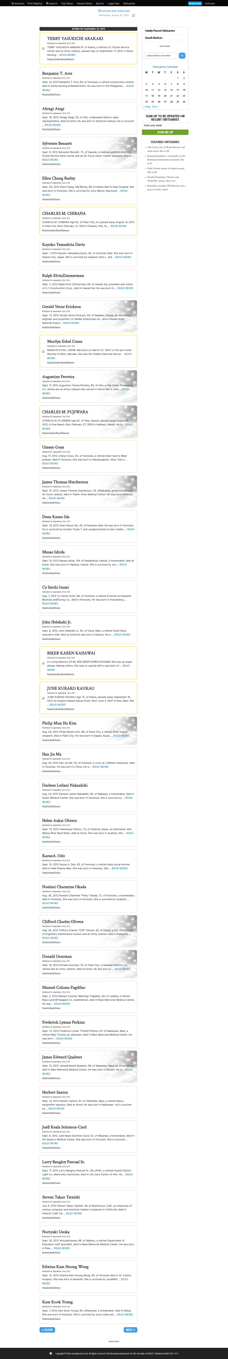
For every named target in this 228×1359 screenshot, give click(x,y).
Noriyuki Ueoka (56, 1232)
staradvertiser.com (79, 1353)
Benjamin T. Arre (57, 73)
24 (146, 101)
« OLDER (47, 1330)
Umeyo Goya (53, 447)
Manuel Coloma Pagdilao (63, 987)
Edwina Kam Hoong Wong (65, 1267)
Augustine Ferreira (58, 377)
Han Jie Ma (51, 754)
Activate (210, 3)
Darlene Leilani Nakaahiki (65, 785)
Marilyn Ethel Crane (64, 341)
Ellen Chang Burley (58, 178)
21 (171, 95)
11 (152, 89)
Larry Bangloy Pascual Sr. (63, 1162)
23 (184, 95)
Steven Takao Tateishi (61, 1197)
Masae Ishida (53, 552)
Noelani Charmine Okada (64, 887)
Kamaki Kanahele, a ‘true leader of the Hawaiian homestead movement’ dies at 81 (166, 159)
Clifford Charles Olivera (62, 921)
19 (159, 95)
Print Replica (34, 3)
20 (165, 95)
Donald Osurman (57, 956)
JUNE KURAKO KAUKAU (70, 688)
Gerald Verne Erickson (61, 307)
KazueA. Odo (53, 856)
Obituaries (129, 3)
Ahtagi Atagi (53, 109)
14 (171, 89)
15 (178, 89)
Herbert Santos (55, 1092)
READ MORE (67, 55)
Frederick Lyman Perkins (63, 1022)
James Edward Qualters (62, 1057)
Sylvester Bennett (57, 143)
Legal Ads (113, 3)
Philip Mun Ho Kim (59, 723)
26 (159, 101)
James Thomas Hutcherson (65, 482)
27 (165, 101)
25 (152, 101)
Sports (100, 3)
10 (146, 89)
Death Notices (54, 94)
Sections (18, 3)
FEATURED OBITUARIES (165, 142)
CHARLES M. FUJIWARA (65, 412)
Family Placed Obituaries (64, 59)
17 (146, 95)
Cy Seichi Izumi (55, 587)
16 (184, 89)
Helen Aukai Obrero (59, 820)
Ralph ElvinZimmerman (63, 275)
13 (165, 89)
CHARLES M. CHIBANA (64, 213)
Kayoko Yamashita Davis (63, 244)
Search (53, 3)
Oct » (155, 106)
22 (178, 95)
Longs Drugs (176, 3)
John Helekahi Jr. (57, 622)
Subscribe (195, 3)
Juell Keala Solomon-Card (64, 1127)
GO (182, 55)
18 (152, 95)
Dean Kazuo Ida (55, 517)
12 (159, 89)
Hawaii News (84, 3)
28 (171, 101)
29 (178, 101)
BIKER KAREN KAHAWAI (71, 653)
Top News (67, 3)
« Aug (146, 106)
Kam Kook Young (57, 1302)
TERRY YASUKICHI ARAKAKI (75, 38)
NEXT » (130, 1330)
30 (184, 101)
